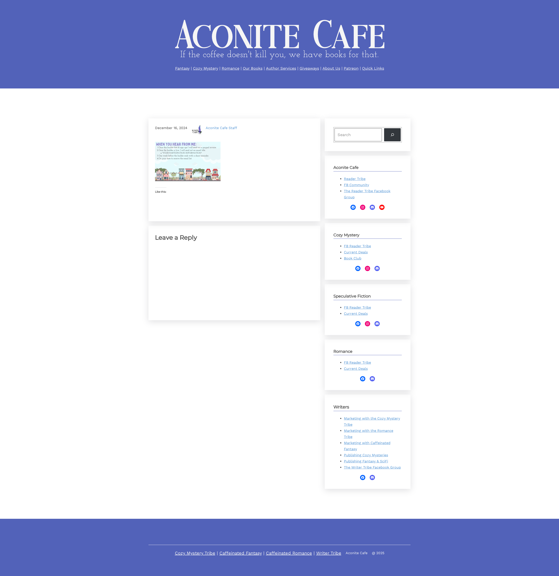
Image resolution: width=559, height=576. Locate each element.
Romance (230, 68)
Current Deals (356, 252)
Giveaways (309, 68)
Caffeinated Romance (289, 553)
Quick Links (373, 68)
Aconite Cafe (356, 553)
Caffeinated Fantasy (240, 553)
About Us (331, 68)
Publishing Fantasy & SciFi (366, 461)
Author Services (281, 68)
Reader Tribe (355, 179)
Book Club (352, 258)
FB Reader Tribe (357, 246)
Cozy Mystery (205, 68)
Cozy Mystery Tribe (195, 553)
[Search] (392, 135)
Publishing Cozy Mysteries (366, 455)
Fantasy (182, 68)
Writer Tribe (328, 553)
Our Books (252, 68)
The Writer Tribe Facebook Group (372, 467)
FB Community (356, 185)
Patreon (351, 68)
